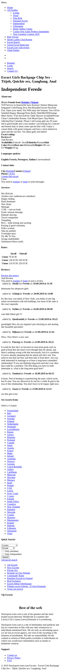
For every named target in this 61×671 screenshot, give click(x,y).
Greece (10, 434)
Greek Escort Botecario (18, 45)
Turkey (10, 469)
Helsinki (25, 102)
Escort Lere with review (18, 47)
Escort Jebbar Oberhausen (19, 583)
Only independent (12, 554)
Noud (15, 15)
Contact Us (12, 71)
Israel (9, 482)
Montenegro (13, 520)
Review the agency (10, 275)
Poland (10, 485)
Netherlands (12, 424)
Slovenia (11, 512)
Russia (10, 432)
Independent (19, 23)
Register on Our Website (18, 573)
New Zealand (13, 507)
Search (10, 68)
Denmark (11, 426)
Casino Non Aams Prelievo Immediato (31, 31)
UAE (9, 488)
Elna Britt (17, 18)
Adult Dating (13, 50)
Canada (10, 442)
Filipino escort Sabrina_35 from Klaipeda (26, 586)
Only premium (11, 551)
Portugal (11, 440)
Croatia (10, 515)
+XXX (11, 173)
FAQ (9, 660)
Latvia (10, 490)
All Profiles (12, 10)
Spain (9, 445)
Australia (11, 458)
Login (10, 65)
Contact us (12, 655)
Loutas (16, 13)
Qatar (9, 533)
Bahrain (11, 525)
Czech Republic (14, 466)
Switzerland (12, 410)
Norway (11, 461)
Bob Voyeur (13, 37)
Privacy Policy (14, 658)
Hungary (11, 517)
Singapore (12, 531)
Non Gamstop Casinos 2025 (26, 34)
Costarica (11, 504)
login (25, 181)
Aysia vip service (15, 589)
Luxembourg (13, 429)
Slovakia (11, 477)
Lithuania (11, 528)
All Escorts (12, 565)
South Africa (13, 501)
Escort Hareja (13, 42)
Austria (10, 448)
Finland (34, 102)
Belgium (11, 437)
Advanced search (9, 560)
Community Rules (15, 575)
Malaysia (11, 474)
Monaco (11, 480)
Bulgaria (11, 509)
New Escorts (13, 567)
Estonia (10, 498)
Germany (11, 416)
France (10, 450)
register (16, 181)
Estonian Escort (20, 21)
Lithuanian (18, 26)
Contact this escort (9, 176)
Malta (9, 453)
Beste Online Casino (22, 29)
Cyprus (10, 496)
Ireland (10, 456)
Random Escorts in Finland (20, 578)
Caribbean (12, 472)
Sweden (11, 418)
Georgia (11, 464)
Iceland (10, 523)
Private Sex (12, 570)
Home (10, 7)
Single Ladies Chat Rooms (19, 39)
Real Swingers (14, 581)
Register (11, 63)
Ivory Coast (12, 493)
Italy (9, 413)
